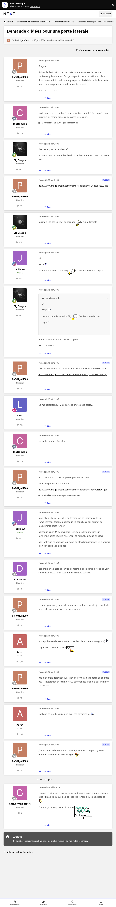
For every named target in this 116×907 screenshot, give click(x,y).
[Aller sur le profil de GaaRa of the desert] (20, 793)
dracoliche (20, 579)
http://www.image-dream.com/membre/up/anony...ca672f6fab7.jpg (72, 489)
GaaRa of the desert (20, 803)
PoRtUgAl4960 (22, 40)
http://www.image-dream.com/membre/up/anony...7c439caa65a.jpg (73, 374)
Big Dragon (20, 160)
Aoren (20, 652)
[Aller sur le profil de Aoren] (20, 641)
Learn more (5, 5)
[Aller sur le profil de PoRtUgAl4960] (8, 40)
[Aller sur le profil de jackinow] (20, 258)
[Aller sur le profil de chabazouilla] (20, 113)
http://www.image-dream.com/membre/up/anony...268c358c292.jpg (73, 185)
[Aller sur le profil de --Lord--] (20, 405)
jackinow (20, 269)
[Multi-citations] (40, 98)
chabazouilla (20, 123)
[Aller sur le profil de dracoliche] (20, 569)
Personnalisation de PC (62, 40)
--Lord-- (20, 415)
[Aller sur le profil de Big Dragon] (20, 149)
